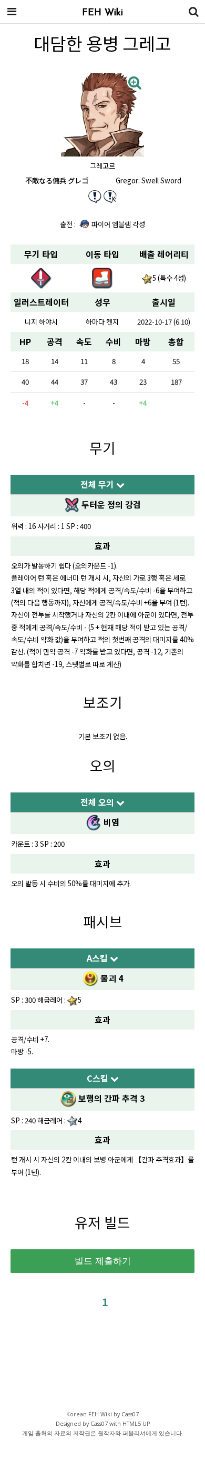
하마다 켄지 (102, 322)
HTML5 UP (136, 1423)
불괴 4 (110, 978)
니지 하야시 (41, 322)
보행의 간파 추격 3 (110, 1098)
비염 (110, 822)
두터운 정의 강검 (110, 504)
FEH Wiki (102, 13)
